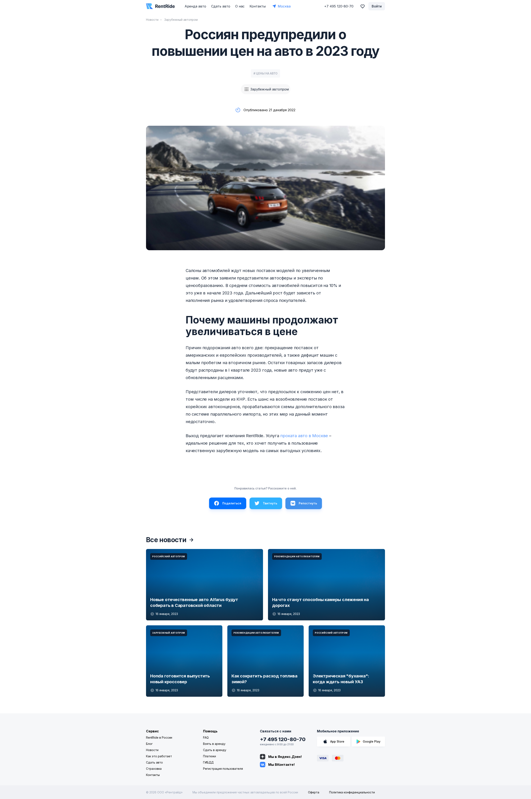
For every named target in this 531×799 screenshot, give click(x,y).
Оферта (313, 792)
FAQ (206, 737)
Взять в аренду (214, 743)
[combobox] (265, 89)
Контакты (258, 6)
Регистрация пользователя (223, 768)
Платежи (209, 756)
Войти (377, 6)
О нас (240, 6)
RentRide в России (159, 737)
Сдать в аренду (214, 750)
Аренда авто (195, 6)
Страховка (154, 768)
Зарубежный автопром (180, 19)
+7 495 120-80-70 (283, 739)
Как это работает (159, 756)
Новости (152, 19)
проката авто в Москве (304, 435)
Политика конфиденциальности (352, 792)
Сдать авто (220, 6)
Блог (149, 743)
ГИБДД (208, 762)
